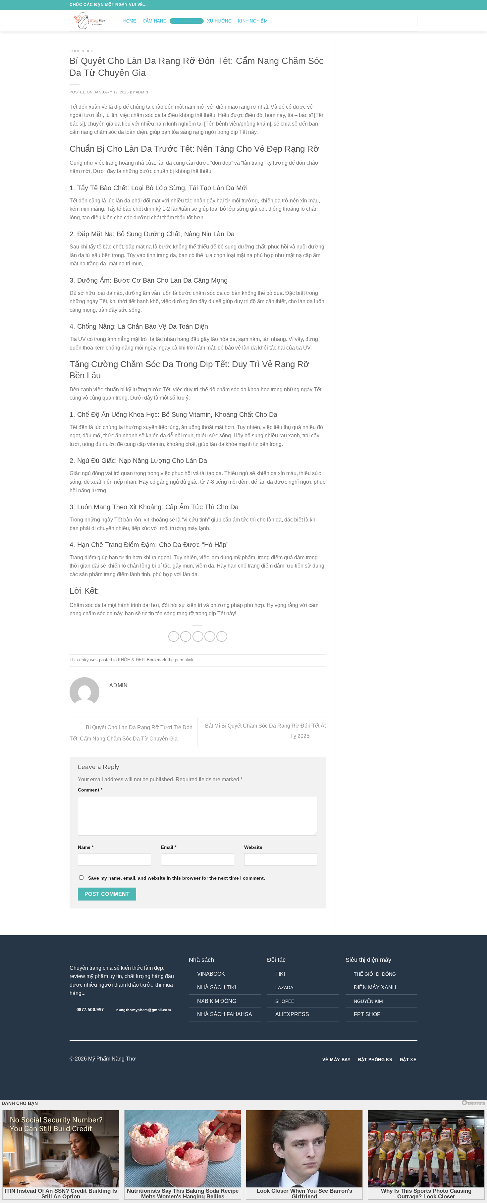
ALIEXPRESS (292, 1014)
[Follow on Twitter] (396, 21)
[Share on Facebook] (173, 636)
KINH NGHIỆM (253, 21)
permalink (184, 659)
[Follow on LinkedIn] (255, 1059)
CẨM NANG (155, 21)
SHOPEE (284, 1001)
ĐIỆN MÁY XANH (375, 987)
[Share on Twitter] (185, 636)
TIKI (280, 974)
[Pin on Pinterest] (209, 636)
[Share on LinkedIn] (221, 636)
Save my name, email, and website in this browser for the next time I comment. (176, 878)
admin (142, 92)
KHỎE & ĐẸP (187, 21)
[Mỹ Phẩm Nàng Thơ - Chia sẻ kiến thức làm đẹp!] (90, 20)
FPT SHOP (367, 1014)
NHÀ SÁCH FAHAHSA (224, 1014)
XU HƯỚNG (219, 21)
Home (129, 21)
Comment (90, 790)
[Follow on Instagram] (387, 21)
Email (168, 847)
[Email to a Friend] (197, 636)
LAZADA (284, 987)
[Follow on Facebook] (379, 21)
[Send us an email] (404, 21)
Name (85, 847)
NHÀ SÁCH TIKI (216, 987)
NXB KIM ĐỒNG (216, 1001)
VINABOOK (211, 974)
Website (253, 847)
